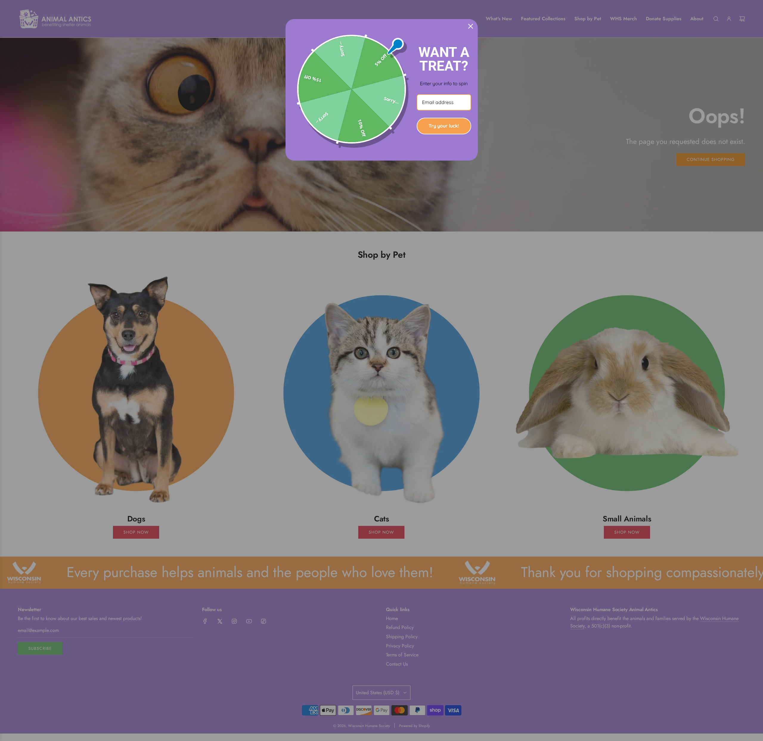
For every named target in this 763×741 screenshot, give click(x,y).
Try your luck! (444, 126)
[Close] (470, 26)
